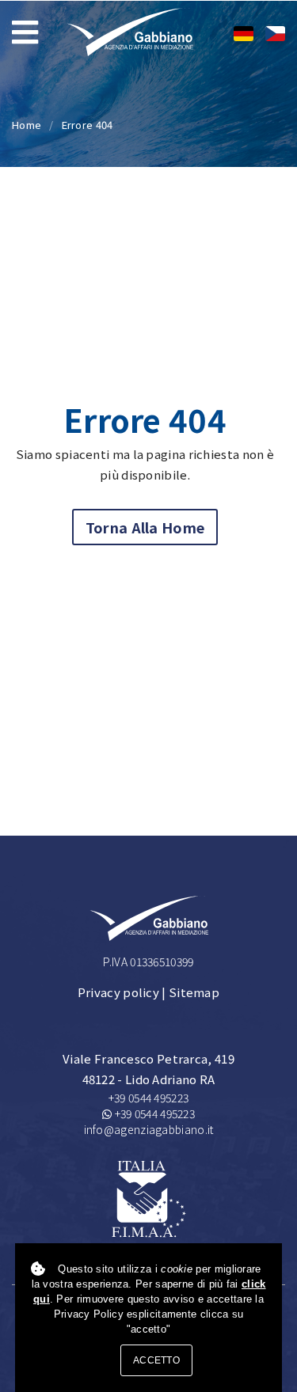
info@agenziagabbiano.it (149, 1129)
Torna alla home (145, 527)
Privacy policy (118, 992)
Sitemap (194, 992)
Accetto (156, 1360)
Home (26, 124)
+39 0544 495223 (149, 1098)
